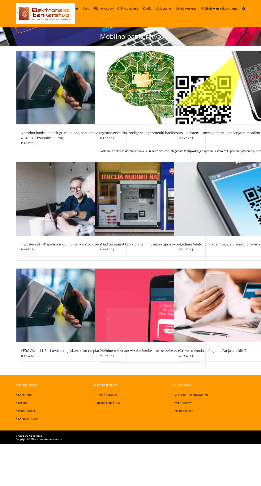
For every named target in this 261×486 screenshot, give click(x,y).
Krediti (22, 403)
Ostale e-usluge (28, 419)
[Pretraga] (243, 8)
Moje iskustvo (183, 403)
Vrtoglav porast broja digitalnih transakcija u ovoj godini (145, 244)
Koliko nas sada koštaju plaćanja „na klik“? (212, 350)
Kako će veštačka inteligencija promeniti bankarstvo (141, 132)
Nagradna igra (184, 411)
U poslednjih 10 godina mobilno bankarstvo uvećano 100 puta (71, 244)
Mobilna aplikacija (108, 403)
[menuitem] (79, 8)
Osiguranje (25, 395)
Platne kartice (27, 411)
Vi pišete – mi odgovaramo (191, 395)
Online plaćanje (106, 395)
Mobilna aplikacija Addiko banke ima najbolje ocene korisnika (149, 350)
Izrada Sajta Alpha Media (29, 435)
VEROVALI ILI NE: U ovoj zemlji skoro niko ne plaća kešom (67, 350)
